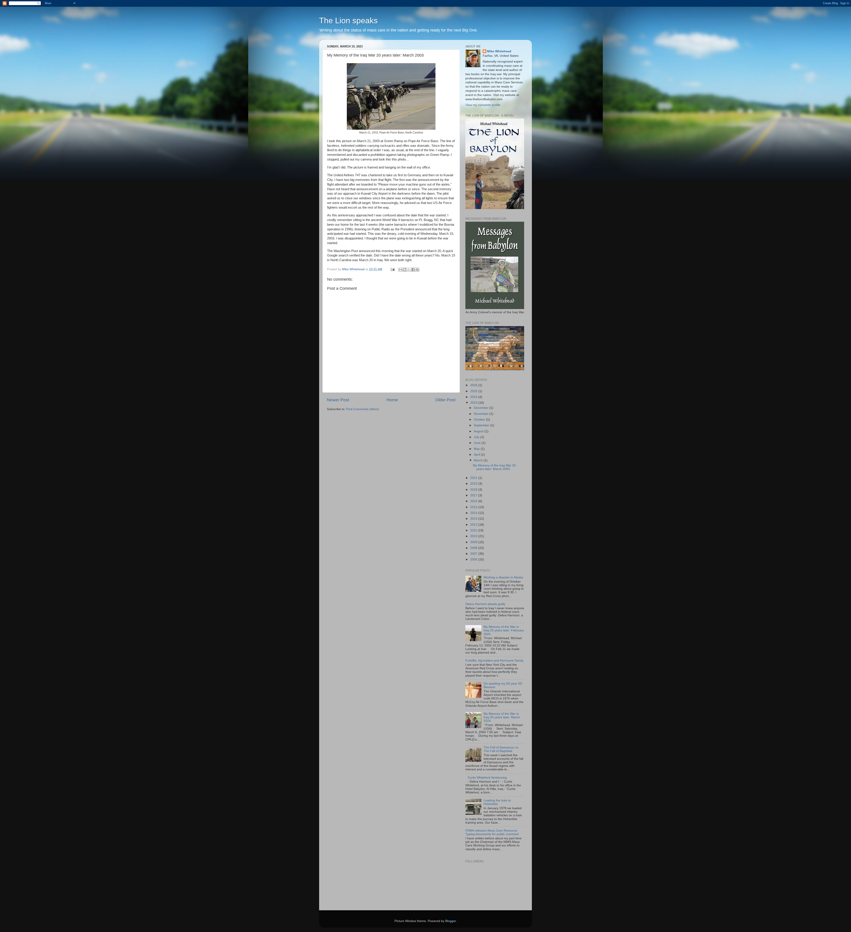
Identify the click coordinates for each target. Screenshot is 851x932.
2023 (474, 402)
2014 (474, 513)
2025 (474, 391)
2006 (474, 559)
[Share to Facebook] (413, 269)
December (481, 407)
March (479, 460)
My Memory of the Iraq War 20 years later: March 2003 (494, 467)
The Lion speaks (348, 20)
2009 (474, 542)
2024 (474, 397)
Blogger (450, 921)
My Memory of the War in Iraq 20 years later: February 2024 (504, 630)
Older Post (445, 399)
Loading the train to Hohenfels (497, 802)
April (477, 454)
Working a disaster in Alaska (503, 577)
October (480, 419)
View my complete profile (482, 105)
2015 (474, 507)
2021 (474, 478)
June (478, 442)
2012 (474, 524)
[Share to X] (409, 269)
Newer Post (338, 399)
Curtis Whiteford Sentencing (487, 777)
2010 (474, 536)
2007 (474, 553)
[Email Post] (392, 269)
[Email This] (400, 269)
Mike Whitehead (499, 51)
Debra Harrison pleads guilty (485, 604)
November (481, 413)
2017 (474, 495)
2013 (474, 518)
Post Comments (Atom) (362, 409)
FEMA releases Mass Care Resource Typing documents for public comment (492, 832)
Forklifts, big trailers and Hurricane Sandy (494, 660)
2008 (474, 548)
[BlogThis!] (404, 269)
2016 (474, 501)
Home (392, 399)
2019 (474, 483)
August (479, 431)
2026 (474, 385)
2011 (474, 530)
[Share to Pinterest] (417, 269)
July (477, 437)
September (482, 425)
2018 (474, 489)
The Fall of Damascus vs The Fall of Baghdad (501, 749)
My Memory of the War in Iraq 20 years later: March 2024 (502, 717)
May (477, 448)
